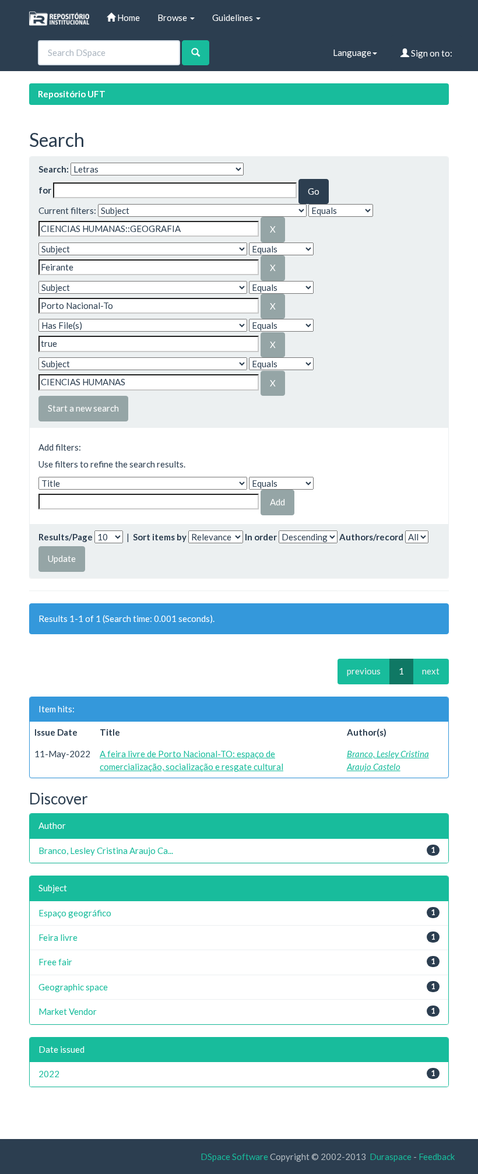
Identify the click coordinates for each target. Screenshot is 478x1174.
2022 (48, 1073)
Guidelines (233, 17)
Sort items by (160, 537)
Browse (173, 17)
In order (261, 537)
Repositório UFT (72, 94)
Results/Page (65, 537)
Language (352, 52)
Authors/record (371, 537)
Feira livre (58, 937)
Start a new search (83, 408)
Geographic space (73, 987)
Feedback (437, 1156)
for (44, 190)
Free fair (55, 962)
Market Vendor (67, 1011)
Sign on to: (430, 53)
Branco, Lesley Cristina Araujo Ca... (105, 850)
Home (127, 17)
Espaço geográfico (74, 913)
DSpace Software (234, 1156)
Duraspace (391, 1156)
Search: (53, 169)
